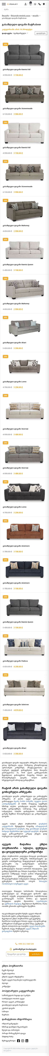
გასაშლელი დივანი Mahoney (16, 225)
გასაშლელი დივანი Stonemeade (17, 108)
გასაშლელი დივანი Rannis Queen (18, 264)
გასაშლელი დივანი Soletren (16, 704)
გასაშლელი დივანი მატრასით (15, 1005)
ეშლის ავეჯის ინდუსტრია (13, 977)
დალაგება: (7, 33)
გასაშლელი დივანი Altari (14, 342)
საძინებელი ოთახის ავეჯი (13, 998)
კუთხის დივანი (8, 1008)
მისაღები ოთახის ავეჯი (20, 16)
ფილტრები (41, 33)
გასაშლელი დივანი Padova (15, 661)
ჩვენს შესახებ (8, 970)
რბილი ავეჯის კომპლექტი (13, 1002)
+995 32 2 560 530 (25, 944)
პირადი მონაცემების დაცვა (14, 1033)
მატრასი (5, 1015)
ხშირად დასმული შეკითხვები (15, 1027)
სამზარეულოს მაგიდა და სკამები (16, 995)
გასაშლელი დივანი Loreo (14, 381)
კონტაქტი (6, 986)
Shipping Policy (7, 1036)
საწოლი (5, 1011)
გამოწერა (36, 954)
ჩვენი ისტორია (8, 973)
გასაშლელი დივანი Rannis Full (16, 69)
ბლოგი (5, 983)
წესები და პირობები (11, 1030)
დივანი (36, 16)
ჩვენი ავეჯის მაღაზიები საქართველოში (19, 980)
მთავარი (5, 16)
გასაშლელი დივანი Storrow (15, 429)
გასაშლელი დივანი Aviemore (16, 546)
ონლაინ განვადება (10, 1023)
